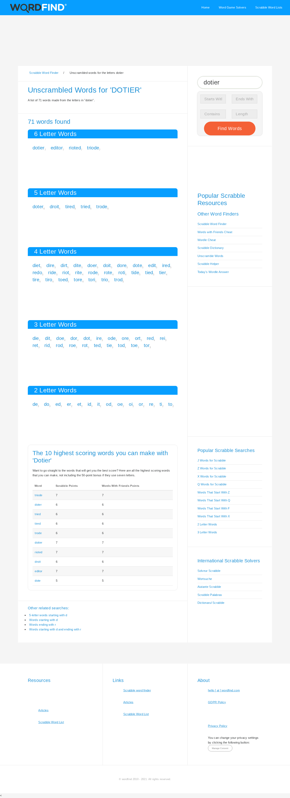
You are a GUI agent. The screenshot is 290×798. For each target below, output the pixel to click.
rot (85, 345)
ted (97, 345)
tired (70, 206)
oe (120, 404)
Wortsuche (204, 578)
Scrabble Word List (51, 722)
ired (166, 265)
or (141, 404)
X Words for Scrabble (211, 476)
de (35, 404)
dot (86, 338)
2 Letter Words (207, 524)
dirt (64, 265)
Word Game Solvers (232, 7)
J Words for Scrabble (211, 460)
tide (135, 272)
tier (162, 272)
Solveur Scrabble (209, 570)
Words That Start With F (213, 508)
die (36, 338)
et (79, 404)
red (150, 338)
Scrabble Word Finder (212, 224)
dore (121, 265)
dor (73, 338)
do (46, 404)
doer (92, 265)
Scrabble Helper (208, 263)
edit (152, 265)
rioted (75, 147)
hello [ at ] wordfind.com (224, 690)
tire (36, 279)
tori (91, 279)
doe (60, 338)
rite (78, 272)
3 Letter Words (207, 532)
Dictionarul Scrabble (211, 602)
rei (162, 338)
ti (161, 404)
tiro (48, 279)
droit (54, 206)
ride (52, 272)
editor (57, 147)
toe (134, 345)
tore (78, 279)
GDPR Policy (217, 702)
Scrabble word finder (137, 690)
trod (118, 279)
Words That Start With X (213, 516)
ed (58, 404)
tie (109, 345)
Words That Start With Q (213, 500)
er (69, 404)
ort (138, 338)
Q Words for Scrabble (212, 484)
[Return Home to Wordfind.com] (38, 12)
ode (112, 338)
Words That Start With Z (213, 492)
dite (77, 265)
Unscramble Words (210, 256)
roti (121, 272)
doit (107, 265)
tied (149, 272)
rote (108, 272)
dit (47, 338)
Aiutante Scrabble (209, 586)
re (151, 404)
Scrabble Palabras (209, 594)
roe (72, 345)
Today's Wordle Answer (213, 272)
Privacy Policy (217, 726)
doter (38, 206)
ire (99, 338)
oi (131, 404)
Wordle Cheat (206, 240)
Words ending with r (42, 624)
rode (93, 272)
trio (104, 279)
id (89, 404)
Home (205, 7)
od (108, 404)
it (98, 404)
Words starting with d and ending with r (55, 629)
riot (65, 272)
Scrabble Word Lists (269, 7)
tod (121, 345)
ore (125, 338)
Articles (43, 710)
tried (85, 206)
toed (63, 279)
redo (37, 272)
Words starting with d (43, 620)
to (170, 404)
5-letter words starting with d (48, 615)
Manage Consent (220, 748)
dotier (39, 147)
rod (59, 345)
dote (137, 265)
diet (36, 265)
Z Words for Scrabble (211, 468)
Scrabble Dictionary (210, 247)
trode (101, 206)
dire (50, 265)
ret (35, 345)
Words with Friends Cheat (214, 232)
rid (47, 345)
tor (147, 345)
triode (93, 147)
